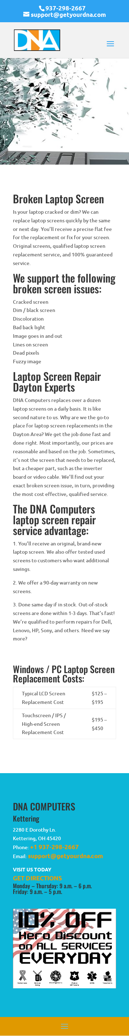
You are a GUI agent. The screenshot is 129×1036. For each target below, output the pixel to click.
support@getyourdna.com (65, 856)
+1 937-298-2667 (54, 847)
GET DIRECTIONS (37, 878)
